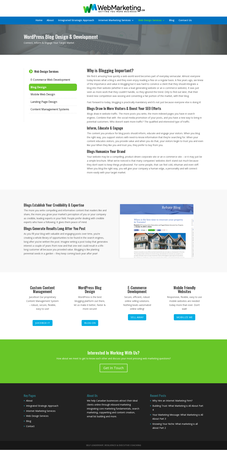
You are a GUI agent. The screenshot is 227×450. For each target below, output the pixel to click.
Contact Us (185, 20)
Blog (171, 20)
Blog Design (38, 87)
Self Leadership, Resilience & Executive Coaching (113, 445)
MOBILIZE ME (184, 317)
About (50, 20)
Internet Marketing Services (114, 20)
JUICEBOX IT (42, 322)
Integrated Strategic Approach (76, 20)
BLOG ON (90, 322)
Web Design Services (150, 20)
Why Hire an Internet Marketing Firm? (172, 400)
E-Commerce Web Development (50, 80)
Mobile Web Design (43, 94)
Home (39, 20)
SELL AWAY (137, 317)
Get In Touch (113, 368)
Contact (30, 426)
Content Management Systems (50, 109)
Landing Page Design (44, 102)
